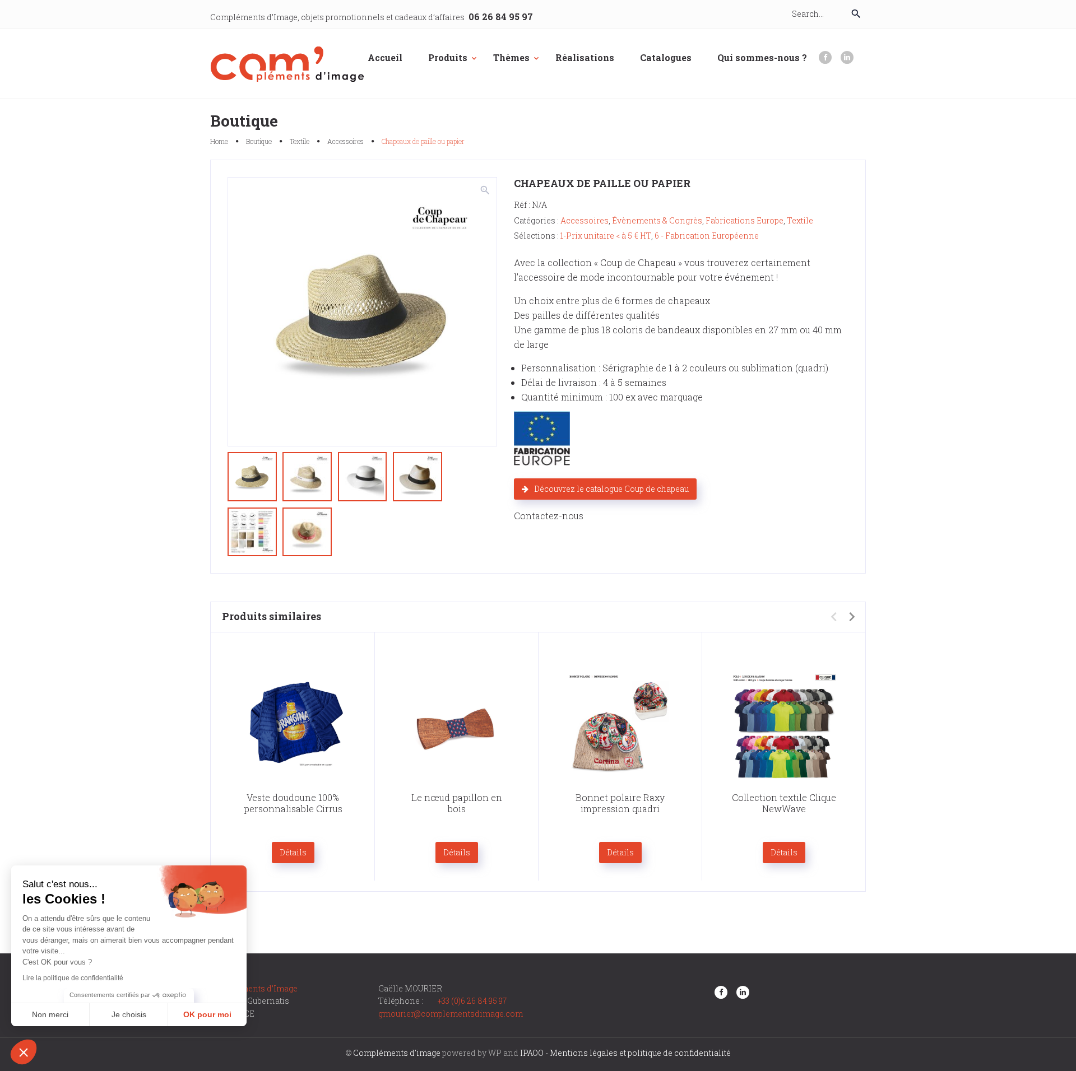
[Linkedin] (847, 57)
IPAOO (532, 1052)
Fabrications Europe (744, 220)
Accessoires (345, 141)
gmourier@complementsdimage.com (450, 1013)
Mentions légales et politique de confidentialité (640, 1052)
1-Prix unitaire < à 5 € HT (605, 235)
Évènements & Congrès (657, 220)
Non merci (50, 1014)
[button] (23, 1052)
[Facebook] (825, 57)
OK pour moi (207, 1014)
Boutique (259, 141)
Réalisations (584, 57)
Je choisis (129, 1014)
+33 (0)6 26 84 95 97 (472, 1000)
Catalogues (666, 57)
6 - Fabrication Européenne (707, 235)
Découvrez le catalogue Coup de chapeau (611, 488)
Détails (293, 852)
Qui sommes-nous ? (762, 57)
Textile (299, 141)
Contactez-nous (548, 515)
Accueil (385, 57)
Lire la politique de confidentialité (72, 978)
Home (219, 141)
